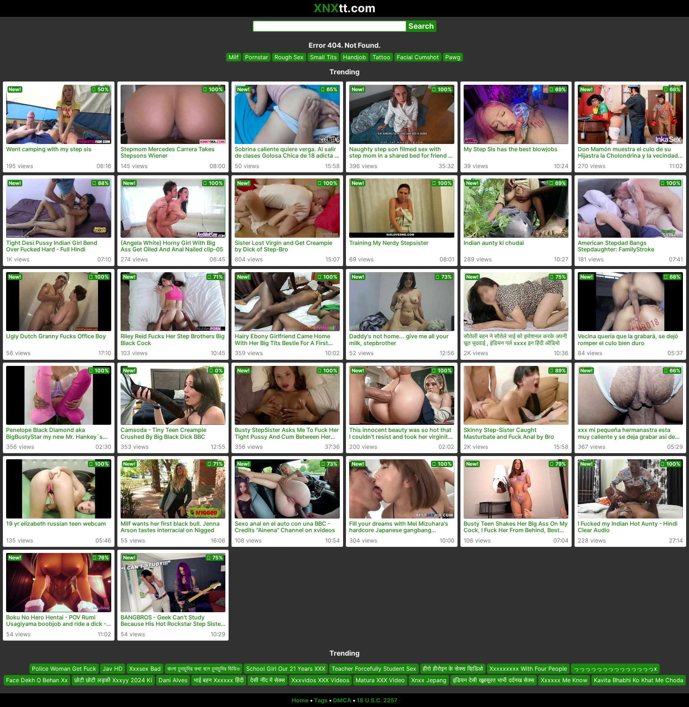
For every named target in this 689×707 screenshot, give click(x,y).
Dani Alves (173, 680)
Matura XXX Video (380, 680)
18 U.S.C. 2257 (377, 700)
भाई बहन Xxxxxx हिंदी (219, 680)
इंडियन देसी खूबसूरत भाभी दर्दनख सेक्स (493, 680)
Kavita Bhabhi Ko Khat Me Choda (638, 680)
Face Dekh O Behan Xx (37, 680)
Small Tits (323, 57)
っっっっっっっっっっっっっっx (615, 668)
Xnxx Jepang (428, 680)
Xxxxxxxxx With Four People (528, 668)
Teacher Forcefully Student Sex (374, 668)
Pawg (452, 57)
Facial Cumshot (418, 57)
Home (300, 700)
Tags (321, 700)
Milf (234, 57)
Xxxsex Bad (145, 668)
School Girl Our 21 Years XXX (285, 668)
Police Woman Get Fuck (64, 668)
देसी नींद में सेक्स (267, 680)
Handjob (354, 57)
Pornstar (256, 57)
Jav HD (113, 668)
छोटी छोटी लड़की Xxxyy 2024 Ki (113, 680)
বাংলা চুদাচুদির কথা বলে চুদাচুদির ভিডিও (203, 668)
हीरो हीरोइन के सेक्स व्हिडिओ (453, 668)
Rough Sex (289, 57)
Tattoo (381, 57)
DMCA (342, 700)
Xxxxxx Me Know (564, 680)
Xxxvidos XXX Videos (320, 680)
